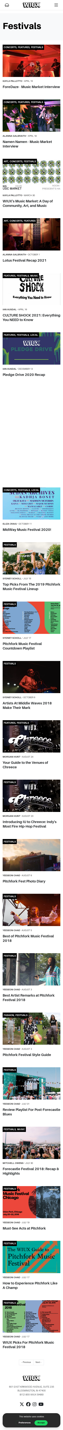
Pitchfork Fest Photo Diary (24, 881)
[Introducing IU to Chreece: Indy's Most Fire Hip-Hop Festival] (31, 796)
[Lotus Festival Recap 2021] (31, 234)
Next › (38, 1362)
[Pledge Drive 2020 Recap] (31, 348)
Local (34, 335)
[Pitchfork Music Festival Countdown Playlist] (31, 618)
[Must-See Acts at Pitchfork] (31, 1202)
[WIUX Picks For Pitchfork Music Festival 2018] (31, 1316)
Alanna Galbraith (14, 136)
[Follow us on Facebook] (28, 1406)
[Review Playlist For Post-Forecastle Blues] (31, 1083)
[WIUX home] (31, 5)
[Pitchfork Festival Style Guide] (31, 1029)
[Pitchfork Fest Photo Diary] (31, 855)
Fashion (9, 1015)
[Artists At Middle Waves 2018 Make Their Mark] (31, 677)
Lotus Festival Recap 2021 (25, 260)
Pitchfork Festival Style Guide (27, 1055)
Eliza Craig (10, 524)
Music (34, 275)
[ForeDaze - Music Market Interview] (31, 61)
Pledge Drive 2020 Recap (24, 375)
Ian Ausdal (9, 309)
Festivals (37, 47)
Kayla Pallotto (12, 81)
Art (6, 161)
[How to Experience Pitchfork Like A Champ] (31, 1257)
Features (24, 47)
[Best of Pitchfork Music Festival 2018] (31, 910)
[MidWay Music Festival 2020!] (31, 503)
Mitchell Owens (13, 1163)
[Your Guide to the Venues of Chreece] (31, 736)
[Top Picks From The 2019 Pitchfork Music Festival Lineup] (31, 558)
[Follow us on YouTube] (41, 1406)
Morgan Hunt (11, 756)
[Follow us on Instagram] (34, 1406)
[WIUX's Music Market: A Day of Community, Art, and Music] (31, 175)
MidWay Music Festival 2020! (27, 530)
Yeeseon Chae (11, 875)
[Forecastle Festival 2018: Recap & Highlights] (31, 1143)
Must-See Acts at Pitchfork (24, 1228)
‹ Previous (26, 1362)
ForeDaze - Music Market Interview (31, 87)
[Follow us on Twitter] (22, 1406)
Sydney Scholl (12, 578)
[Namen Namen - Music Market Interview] (31, 116)
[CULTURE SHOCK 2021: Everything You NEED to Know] (31, 289)
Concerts (10, 47)
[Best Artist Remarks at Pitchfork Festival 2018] (31, 969)
